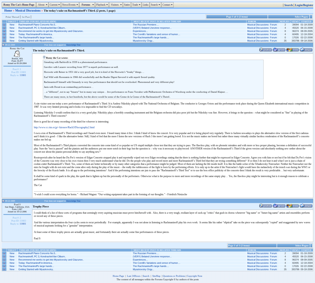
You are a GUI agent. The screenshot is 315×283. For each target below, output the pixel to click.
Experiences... (140, 31)
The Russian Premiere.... (146, 24)
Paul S (17, 204)
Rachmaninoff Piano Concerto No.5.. (37, 24)
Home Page (118, 276)
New (12, 24)
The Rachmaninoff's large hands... (36, 37)
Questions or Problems (174, 276)
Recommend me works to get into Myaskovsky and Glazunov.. (51, 31)
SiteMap (156, 276)
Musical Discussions (28, 10)
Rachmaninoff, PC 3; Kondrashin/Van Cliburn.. (42, 28)
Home (8, 10)
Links (145, 4)
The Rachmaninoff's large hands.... (151, 37)
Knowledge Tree (73, 45)
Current (55, 4)
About (42, 4)
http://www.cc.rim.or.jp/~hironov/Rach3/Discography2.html (64, 127)
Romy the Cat (17, 48)
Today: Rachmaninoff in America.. (35, 34)
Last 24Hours (133, 276)
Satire (127, 4)
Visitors (116, 4)
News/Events (70, 4)
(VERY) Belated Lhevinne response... (152, 28)
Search (156, 4)
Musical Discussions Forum (262, 24)
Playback (102, 4)
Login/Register (304, 5)
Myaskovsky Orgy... (143, 40)
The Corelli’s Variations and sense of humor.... (156, 34)
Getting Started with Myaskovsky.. (36, 40)
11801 (23, 75)
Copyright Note (194, 276)
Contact (168, 4)
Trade (136, 4)
